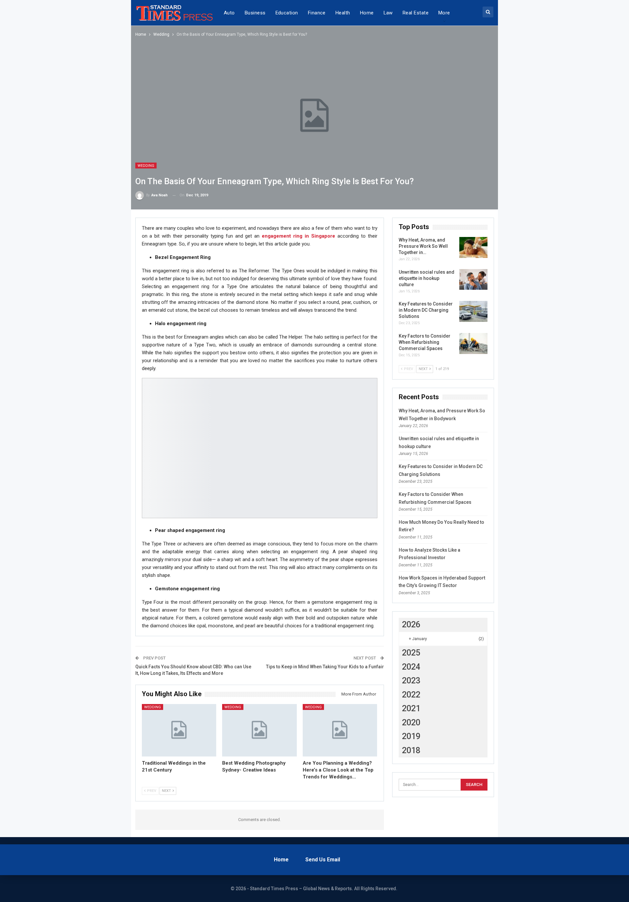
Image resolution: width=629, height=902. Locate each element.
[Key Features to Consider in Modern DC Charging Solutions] (473, 311)
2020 (411, 722)
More (444, 13)
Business (255, 13)
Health (342, 13)
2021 (411, 708)
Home (367, 13)
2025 (411, 652)
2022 (411, 694)
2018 (411, 750)
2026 (411, 624)
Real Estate (416, 13)
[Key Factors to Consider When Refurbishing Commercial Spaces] (473, 343)
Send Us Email (322, 859)
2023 (411, 680)
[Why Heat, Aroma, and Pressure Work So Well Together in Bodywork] (473, 247)
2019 (411, 736)
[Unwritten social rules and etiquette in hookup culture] (473, 279)
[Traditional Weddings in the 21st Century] (179, 730)
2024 (411, 667)
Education (287, 13)
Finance (317, 13)
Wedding (146, 166)
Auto (229, 13)
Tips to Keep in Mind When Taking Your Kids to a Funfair (325, 666)
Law (388, 13)
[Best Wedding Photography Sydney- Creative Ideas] (259, 730)
